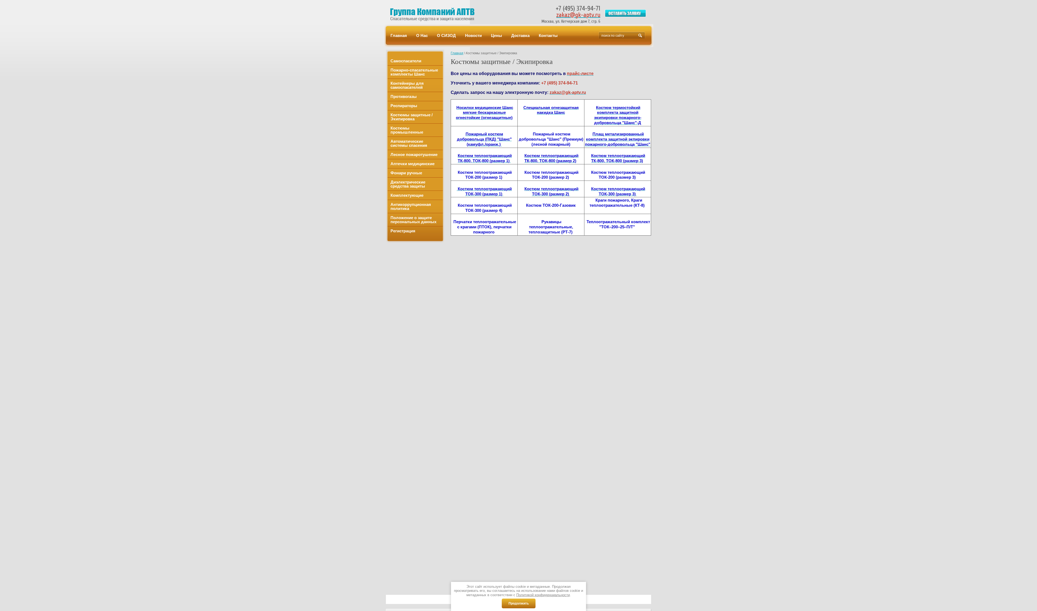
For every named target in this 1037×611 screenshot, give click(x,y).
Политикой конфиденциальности (543, 595)
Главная (457, 53)
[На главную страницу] (436, 14)
